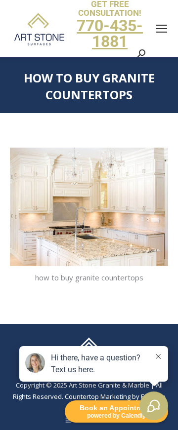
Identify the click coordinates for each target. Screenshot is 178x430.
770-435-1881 (110, 33)
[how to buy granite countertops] (89, 207)
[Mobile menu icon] (161, 28)
